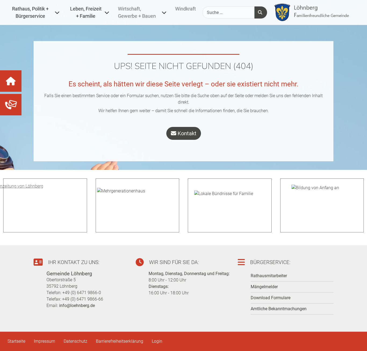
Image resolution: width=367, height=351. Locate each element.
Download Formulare (270, 297)
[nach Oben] (356, 340)
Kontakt (186, 133)
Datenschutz (75, 341)
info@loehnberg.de (77, 305)
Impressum (44, 341)
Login (157, 341)
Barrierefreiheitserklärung (119, 341)
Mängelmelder (264, 286)
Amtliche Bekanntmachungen (279, 308)
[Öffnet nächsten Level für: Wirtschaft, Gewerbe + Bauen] (163, 12)
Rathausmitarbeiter (269, 275)
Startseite (16, 341)
